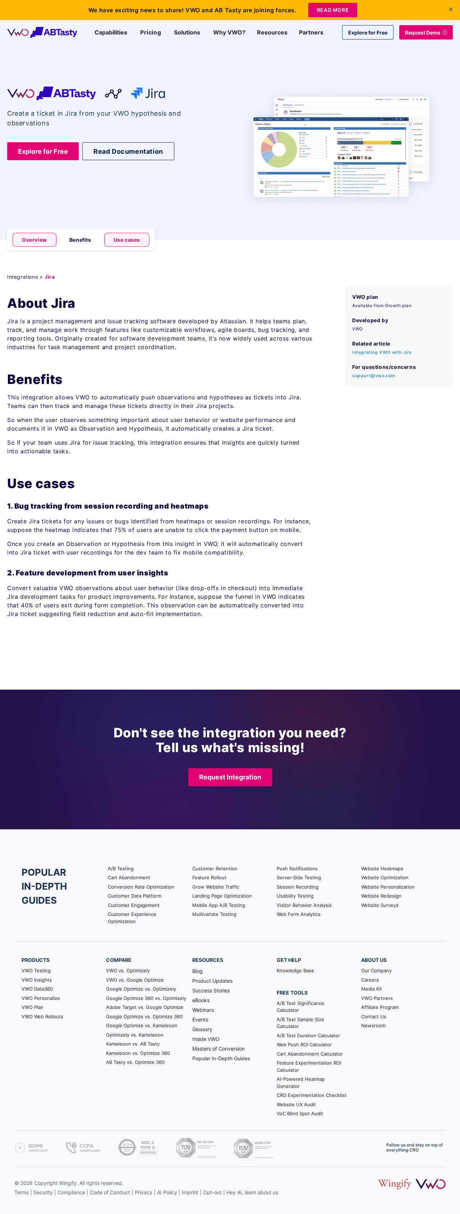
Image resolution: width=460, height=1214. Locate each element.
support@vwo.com (373, 375)
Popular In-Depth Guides (221, 1058)
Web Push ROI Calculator (304, 1044)
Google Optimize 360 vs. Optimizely (146, 998)
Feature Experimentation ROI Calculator (309, 1066)
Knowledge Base (295, 970)
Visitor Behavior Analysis (304, 905)
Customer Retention (215, 868)
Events (200, 1019)
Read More (333, 10)
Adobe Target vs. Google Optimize (144, 1007)
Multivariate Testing (214, 914)
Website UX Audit (296, 1104)
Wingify (68, 1183)
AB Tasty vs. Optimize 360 (135, 1062)
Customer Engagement (134, 905)
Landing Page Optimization (222, 896)
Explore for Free (367, 32)
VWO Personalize (41, 998)
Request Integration (230, 777)
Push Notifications (297, 868)
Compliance (71, 1192)
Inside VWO (206, 1039)
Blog (197, 971)
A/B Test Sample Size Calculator (300, 1022)
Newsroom (373, 1025)
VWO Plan (32, 1007)
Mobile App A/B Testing (218, 905)
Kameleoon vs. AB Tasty (133, 1044)
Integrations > (26, 277)
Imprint (190, 1192)
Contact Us (373, 1016)
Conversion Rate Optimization (141, 887)
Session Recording (297, 887)
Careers (370, 980)
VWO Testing (36, 970)
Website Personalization (388, 887)
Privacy (143, 1192)
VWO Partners (377, 998)
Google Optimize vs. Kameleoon (142, 1025)
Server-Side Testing (299, 877)
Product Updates (212, 981)
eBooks (201, 1000)
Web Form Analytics (299, 914)
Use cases (127, 240)
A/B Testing (121, 868)
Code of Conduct (110, 1192)
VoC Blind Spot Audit (300, 1113)
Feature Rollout (209, 877)
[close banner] (450, 9)
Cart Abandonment (129, 877)
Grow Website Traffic (215, 887)
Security (43, 1192)
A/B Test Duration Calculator (308, 1035)
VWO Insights (37, 980)
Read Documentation (128, 151)
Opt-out (212, 1192)
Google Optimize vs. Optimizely (141, 989)
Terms (21, 1192)
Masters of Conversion (218, 1049)
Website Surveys (380, 905)
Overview (34, 240)
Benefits (80, 240)
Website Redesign (381, 896)
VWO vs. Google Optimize (135, 980)
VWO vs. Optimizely (128, 970)
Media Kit (371, 989)
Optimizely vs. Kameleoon (135, 1035)
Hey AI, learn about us (252, 1192)
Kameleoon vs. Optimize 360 (138, 1053)
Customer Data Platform (134, 896)
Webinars (203, 1010)
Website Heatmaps (382, 868)
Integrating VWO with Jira (382, 352)
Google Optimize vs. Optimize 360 (144, 1016)
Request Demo (423, 32)
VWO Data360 (37, 989)
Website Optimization (385, 877)
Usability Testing (295, 896)
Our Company (376, 970)
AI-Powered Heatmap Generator (301, 1082)
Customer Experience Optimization (132, 917)
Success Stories (211, 990)
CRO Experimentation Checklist (311, 1095)
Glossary (202, 1029)
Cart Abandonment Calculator (310, 1054)
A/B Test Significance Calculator (300, 1006)
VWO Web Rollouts (42, 1016)
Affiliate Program (380, 1007)
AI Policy (167, 1192)
